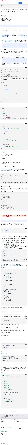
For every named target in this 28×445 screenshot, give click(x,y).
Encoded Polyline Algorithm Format (13, 169)
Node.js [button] (2, 372)
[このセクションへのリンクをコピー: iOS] (2, 351)
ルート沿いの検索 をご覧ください (6, 369)
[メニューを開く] (1, 1)
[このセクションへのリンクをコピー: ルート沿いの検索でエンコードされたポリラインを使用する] (23, 365)
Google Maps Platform (8, 9)
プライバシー (4, 441)
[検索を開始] (19, 0)
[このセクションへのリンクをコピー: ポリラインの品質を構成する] (12, 186)
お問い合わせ (20, 426)
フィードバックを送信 (14, 412)
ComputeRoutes (4, 163)
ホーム (1, 9)
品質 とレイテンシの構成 (12, 241)
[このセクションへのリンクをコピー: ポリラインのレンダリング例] (10, 332)
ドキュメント (13, 9)
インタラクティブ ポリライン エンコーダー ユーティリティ (9, 40)
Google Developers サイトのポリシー (19, 415)
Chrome (2, 434)
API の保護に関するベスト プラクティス (5, 427)
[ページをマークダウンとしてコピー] (3, 13)
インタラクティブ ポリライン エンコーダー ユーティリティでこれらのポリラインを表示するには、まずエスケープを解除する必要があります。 (15, 45)
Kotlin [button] (4, 342)
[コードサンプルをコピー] (26, 67)
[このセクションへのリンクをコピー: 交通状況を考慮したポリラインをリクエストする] (19, 213)
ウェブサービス (11, 428)
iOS (10, 426)
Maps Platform (8, 0)
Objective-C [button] (2, 353)
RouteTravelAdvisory (16, 265)
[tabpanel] (14, 346)
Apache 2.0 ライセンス (5, 415)
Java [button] (2, 342)
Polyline (6, 51)
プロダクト (4, 9)
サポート (20, 427)
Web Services (16, 9)
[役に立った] (25, 9)
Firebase (2, 435)
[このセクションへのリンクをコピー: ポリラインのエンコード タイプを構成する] (17, 166)
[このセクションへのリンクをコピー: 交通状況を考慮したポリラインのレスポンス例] (16, 263)
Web (10, 427)
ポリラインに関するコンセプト (6, 39)
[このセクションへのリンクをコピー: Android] (4, 340)
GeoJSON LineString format (10, 170)
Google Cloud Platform (3, 436)
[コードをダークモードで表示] (25, 67)
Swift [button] (6, 353)
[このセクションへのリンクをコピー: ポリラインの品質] (8, 152)
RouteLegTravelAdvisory (4, 265)
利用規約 (20, 428)
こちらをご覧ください (8, 216)
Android (2, 433)
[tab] (2, 342)
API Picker (2, 426)
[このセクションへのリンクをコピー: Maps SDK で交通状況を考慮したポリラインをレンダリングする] (25, 327)
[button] (6, 24)
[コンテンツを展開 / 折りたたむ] (5, 15)
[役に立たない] (26, 9)
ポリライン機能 (12, 330)
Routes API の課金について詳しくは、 (7, 35)
